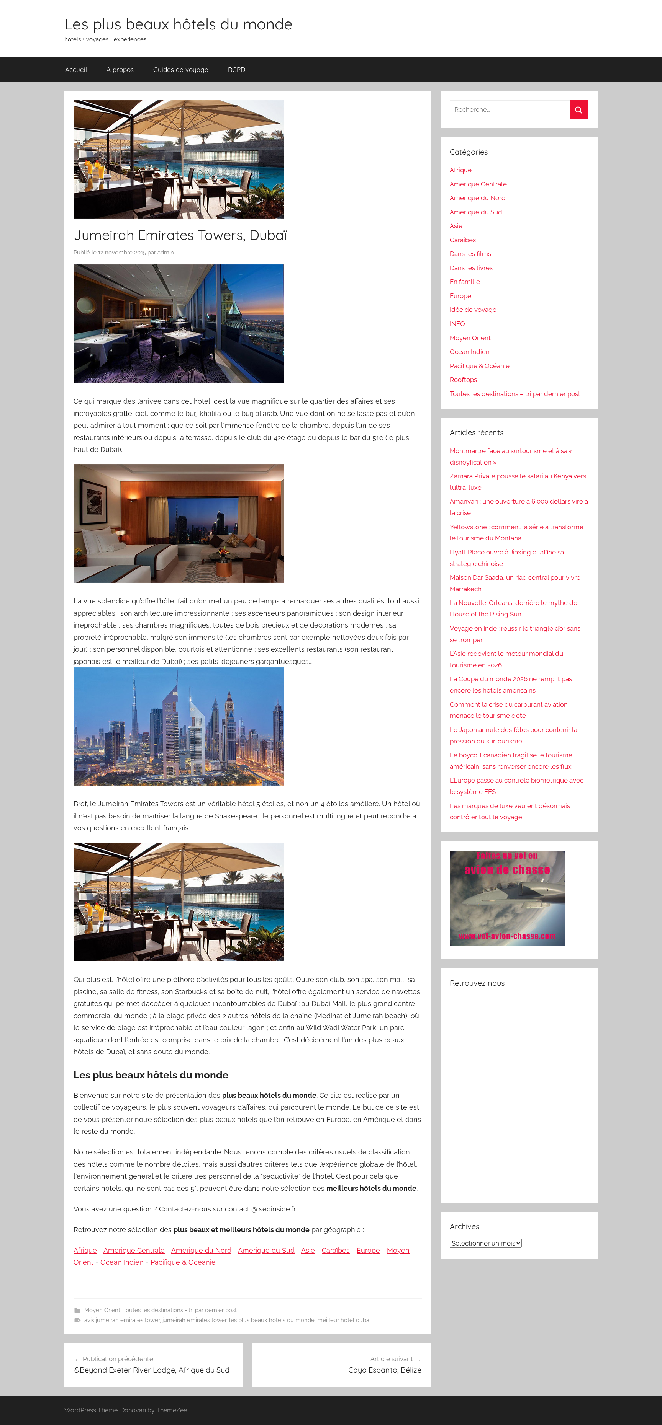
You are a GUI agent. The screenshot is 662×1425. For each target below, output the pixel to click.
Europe (368, 1250)
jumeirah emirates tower (194, 1320)
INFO (457, 324)
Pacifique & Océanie (183, 1262)
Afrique (85, 1250)
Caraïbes (336, 1250)
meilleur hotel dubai (343, 1320)
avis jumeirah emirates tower (122, 1320)
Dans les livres (471, 268)
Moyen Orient (102, 1310)
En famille (465, 281)
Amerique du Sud (266, 1250)
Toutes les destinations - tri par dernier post (180, 1310)
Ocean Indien (122, 1262)
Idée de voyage (473, 309)
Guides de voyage (180, 69)
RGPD (236, 69)
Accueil (76, 69)
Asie (308, 1250)
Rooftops (463, 379)
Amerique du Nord (201, 1250)
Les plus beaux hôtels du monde (178, 23)
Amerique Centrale (134, 1250)
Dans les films (470, 254)
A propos (120, 69)
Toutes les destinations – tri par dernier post (515, 394)
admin (165, 252)
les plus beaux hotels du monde (272, 1320)
